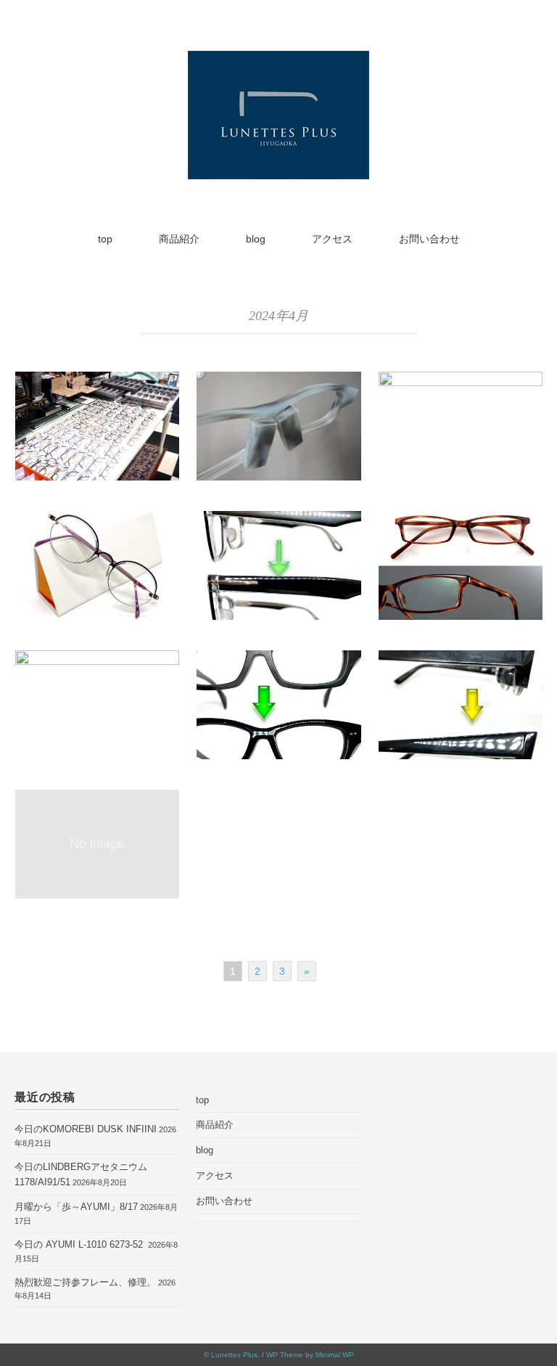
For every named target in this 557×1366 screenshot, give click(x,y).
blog (255, 239)
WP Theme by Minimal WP (310, 1355)
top (105, 239)
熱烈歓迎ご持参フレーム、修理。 (85, 1282)
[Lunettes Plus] (278, 60)
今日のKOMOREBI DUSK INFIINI (86, 1129)
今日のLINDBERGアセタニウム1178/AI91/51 (81, 1174)
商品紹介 (179, 239)
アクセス (332, 239)
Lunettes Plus (234, 1355)
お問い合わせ (429, 239)
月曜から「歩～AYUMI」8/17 (76, 1206)
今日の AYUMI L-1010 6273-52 (80, 1244)
